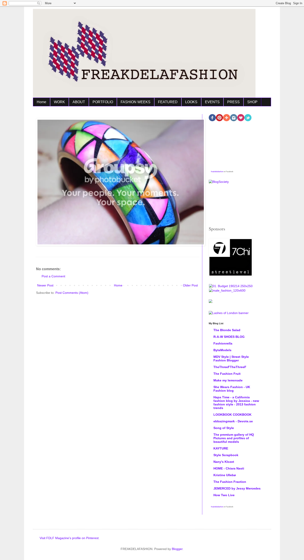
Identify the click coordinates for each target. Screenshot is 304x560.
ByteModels (222, 350)
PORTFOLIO (103, 102)
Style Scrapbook (225, 455)
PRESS (233, 102)
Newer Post (45, 285)
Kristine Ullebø (224, 475)
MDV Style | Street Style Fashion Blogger (231, 358)
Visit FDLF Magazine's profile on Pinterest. (69, 538)
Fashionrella (222, 343)
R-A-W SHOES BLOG (229, 336)
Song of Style (223, 428)
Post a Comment (53, 276)
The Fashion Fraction (229, 481)
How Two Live (224, 495)
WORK (59, 102)
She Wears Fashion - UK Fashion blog (231, 388)
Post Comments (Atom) (71, 292)
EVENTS (212, 102)
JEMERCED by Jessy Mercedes (237, 488)
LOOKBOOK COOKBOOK (232, 414)
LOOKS (191, 102)
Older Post (190, 285)
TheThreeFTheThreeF (229, 367)
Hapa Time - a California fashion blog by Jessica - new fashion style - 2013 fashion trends (236, 402)
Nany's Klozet (223, 461)
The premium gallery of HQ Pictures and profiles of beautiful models (233, 438)
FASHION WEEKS (135, 102)
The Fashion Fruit (227, 373)
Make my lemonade (228, 380)
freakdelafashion (217, 172)
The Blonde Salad (226, 330)
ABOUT (79, 102)
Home (41, 102)
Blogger (177, 549)
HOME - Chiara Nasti (228, 468)
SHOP (252, 102)
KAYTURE (220, 448)
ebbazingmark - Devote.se (233, 421)
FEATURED (168, 102)
